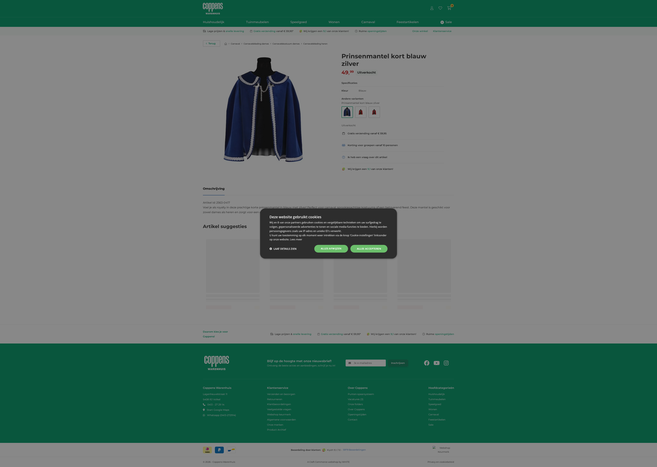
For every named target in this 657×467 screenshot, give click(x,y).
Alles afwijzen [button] (331, 248)
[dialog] (328, 234)
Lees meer (296, 239)
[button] (283, 249)
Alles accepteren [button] (369, 248)
